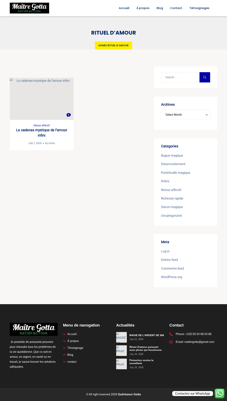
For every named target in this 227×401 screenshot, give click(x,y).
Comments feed (172, 268)
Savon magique (172, 207)
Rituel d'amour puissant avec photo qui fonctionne (145, 348)
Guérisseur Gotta (129, 394)
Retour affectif (42, 125)
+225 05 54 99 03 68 (198, 334)
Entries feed (169, 260)
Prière (165, 181)
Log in (165, 251)
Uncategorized (171, 215)
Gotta (51, 143)
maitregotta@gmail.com (199, 341)
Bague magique (172, 155)
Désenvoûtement (173, 164)
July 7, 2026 (35, 143)
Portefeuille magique (175, 173)
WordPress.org (171, 277)
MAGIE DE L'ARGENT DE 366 (146, 335)
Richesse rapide (172, 198)
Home (102, 45)
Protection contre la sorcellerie (141, 362)
